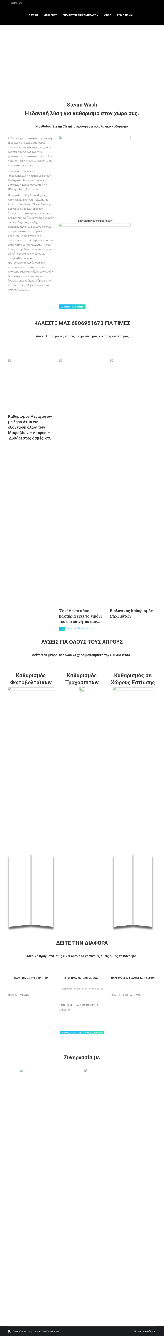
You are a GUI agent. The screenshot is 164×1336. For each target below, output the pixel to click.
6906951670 (16, 3)
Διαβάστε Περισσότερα (79, 628)
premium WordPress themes (46, 1331)
